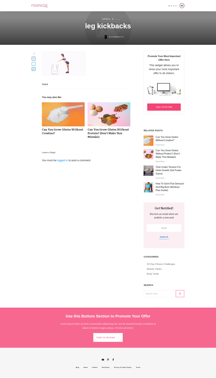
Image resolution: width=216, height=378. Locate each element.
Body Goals (153, 273)
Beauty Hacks (154, 268)
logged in (62, 160)
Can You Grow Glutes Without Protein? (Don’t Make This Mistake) (109, 122)
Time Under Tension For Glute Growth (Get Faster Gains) (168, 170)
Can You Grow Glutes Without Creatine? (63, 122)
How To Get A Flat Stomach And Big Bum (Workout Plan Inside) (170, 186)
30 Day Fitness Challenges (161, 263)
